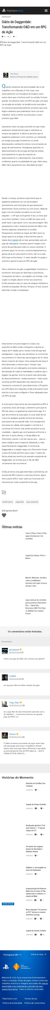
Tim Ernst (14, 74)
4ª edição (14, 240)
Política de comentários (34, 1003)
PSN (32, 151)
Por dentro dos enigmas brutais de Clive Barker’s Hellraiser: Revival (34, 849)
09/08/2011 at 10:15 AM (17, 737)
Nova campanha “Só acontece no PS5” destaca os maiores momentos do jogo (36, 912)
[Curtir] (36, 790)
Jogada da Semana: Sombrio (36, 930)
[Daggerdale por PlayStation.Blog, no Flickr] (25, 190)
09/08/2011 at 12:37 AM (17, 705)
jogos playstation (32, 502)
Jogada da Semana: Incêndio (36, 804)
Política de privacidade (12, 1003)
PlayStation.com (9, 998)
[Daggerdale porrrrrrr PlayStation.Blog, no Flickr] (25, 315)
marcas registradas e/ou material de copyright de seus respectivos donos (25, 986)
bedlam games (7, 502)
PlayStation (15, 10)
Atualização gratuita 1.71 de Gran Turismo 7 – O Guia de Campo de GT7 (35, 828)
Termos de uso (30, 998)
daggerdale (20, 502)
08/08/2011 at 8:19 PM (16, 652)
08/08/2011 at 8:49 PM (16, 679)
